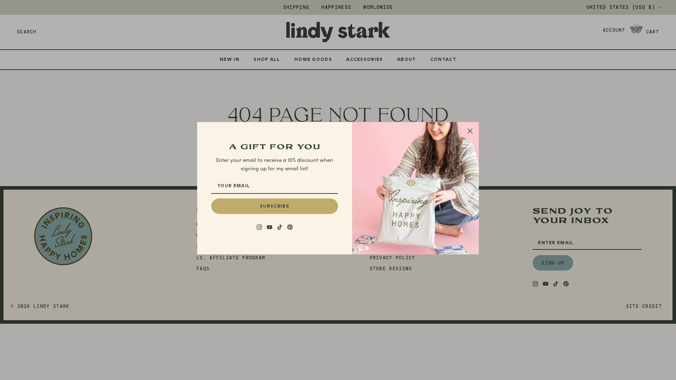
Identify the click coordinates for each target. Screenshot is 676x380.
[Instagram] (259, 227)
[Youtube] (269, 227)
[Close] (470, 131)
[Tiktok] (279, 227)
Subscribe (274, 206)
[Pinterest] (290, 227)
